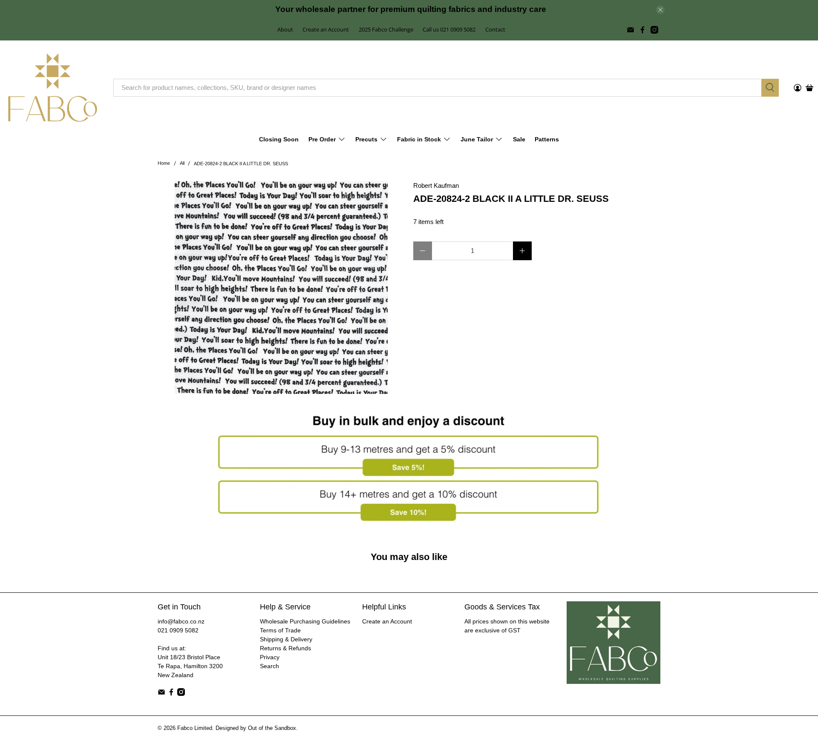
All (182, 163)
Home (164, 163)
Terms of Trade (280, 630)
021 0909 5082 (178, 630)
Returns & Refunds (285, 648)
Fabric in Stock (419, 139)
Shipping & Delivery (286, 639)
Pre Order (322, 139)
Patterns (547, 139)
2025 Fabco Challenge (386, 29)
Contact (495, 29)
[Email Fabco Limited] (630, 30)
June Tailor (477, 139)
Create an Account (325, 29)
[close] (660, 10)
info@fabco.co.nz (181, 621)
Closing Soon (279, 139)
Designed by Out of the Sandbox (256, 728)
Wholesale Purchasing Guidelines (305, 621)
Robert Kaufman (436, 185)
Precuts (366, 139)
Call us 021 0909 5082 (449, 29)
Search (269, 666)
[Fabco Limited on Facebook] (642, 30)
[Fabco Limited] (53, 87)
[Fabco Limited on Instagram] (654, 30)
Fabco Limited (194, 728)
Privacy (269, 657)
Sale (519, 139)
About (285, 29)
